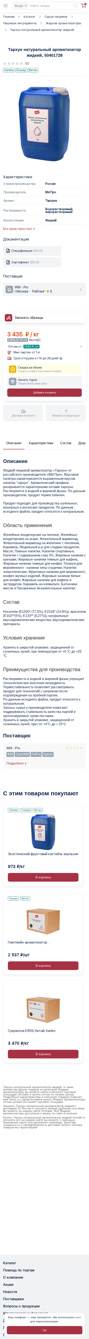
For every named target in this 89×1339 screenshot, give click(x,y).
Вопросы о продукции (21, 1306)
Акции (8, 1285)
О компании (13, 1277)
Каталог (29, 16)
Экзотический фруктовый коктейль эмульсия (43, 854)
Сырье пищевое (55, 16)
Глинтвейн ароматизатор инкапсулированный (27, 942)
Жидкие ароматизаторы (63, 23)
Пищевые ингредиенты (20, 23)
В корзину (43, 877)
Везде (19, 5)
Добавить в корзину (44, 392)
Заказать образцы (29, 318)
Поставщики (13, 1299)
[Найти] (73, 6)
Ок (45, 1330)
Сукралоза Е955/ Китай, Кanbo (31, 1031)
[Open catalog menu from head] (5, 5)
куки (78, 1317)
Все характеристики (17, 228)
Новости (10, 1292)
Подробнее (15, 763)
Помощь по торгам (18, 1270)
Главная (8, 16)
